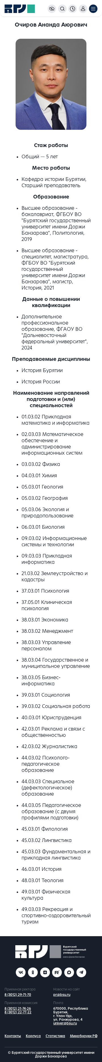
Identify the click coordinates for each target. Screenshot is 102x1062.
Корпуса (33, 1036)
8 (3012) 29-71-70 (18, 994)
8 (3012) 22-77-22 (18, 1012)
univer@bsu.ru (65, 1023)
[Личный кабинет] (83, 9)
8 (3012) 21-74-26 (18, 1008)
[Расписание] (72, 9)
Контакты (13, 1036)
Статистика (55, 1036)
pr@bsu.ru (61, 994)
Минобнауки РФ (83, 1036)
